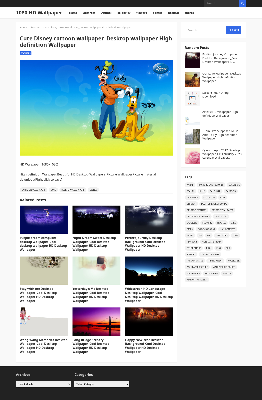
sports (189, 13)
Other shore (194, 248)
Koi (209, 235)
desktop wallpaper (222, 210)
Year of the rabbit (197, 279)
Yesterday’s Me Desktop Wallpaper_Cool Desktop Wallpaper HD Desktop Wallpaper (91, 295)
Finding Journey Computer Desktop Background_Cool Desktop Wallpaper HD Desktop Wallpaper (219, 58)
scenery (191, 254)
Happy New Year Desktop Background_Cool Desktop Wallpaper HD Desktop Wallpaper (145, 346)
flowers (141, 13)
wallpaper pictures (224, 267)
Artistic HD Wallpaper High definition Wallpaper (220, 113)
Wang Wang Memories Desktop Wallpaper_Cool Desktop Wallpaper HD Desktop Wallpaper (44, 346)
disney (93, 189)
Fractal (221, 222)
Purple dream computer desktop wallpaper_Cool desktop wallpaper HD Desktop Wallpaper (43, 244)
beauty (190, 191)
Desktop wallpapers (72, 189)
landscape (222, 235)
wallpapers (193, 273)
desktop (191, 203)
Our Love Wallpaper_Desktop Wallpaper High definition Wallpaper (221, 77)
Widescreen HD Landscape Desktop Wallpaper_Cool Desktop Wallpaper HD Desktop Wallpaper (149, 295)
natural (173, 13)
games (157, 13)
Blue (202, 191)
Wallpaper (234, 260)
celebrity (124, 13)
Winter (227, 273)
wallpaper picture (197, 267)
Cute (53, 189)
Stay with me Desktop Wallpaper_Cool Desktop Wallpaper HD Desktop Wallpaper (38, 295)
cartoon (231, 191)
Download (221, 216)
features (35, 27)
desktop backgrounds (214, 203)
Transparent (215, 260)
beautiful (234, 184)
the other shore (210, 254)
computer (209, 197)
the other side (195, 260)
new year (192, 241)
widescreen (211, 273)
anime (190, 184)
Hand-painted (227, 229)
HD (200, 235)
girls (190, 229)
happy (190, 235)
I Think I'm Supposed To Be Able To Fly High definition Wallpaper (220, 134)
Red (228, 248)
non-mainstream (211, 241)
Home (73, 13)
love (235, 235)
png (218, 248)
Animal (106, 13)
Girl (233, 222)
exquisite (192, 222)
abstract (89, 13)
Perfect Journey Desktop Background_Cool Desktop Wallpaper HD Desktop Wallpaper (145, 244)
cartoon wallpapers (33, 189)
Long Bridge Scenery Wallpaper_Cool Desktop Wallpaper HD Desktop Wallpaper (91, 346)
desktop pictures (196, 210)
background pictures (211, 184)
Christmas (192, 197)
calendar (215, 191)
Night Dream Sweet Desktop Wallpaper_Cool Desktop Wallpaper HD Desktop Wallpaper (94, 244)
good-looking (206, 229)
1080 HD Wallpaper (39, 12)
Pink (208, 248)
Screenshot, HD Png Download (215, 94)
